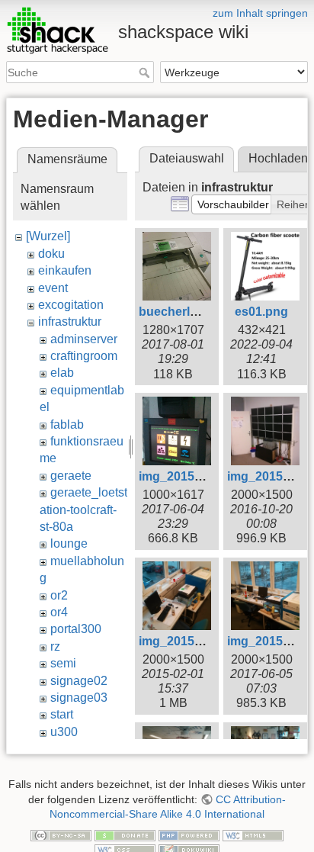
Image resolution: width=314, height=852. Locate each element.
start (61, 714)
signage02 (78, 680)
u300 (64, 731)
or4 (59, 612)
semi (63, 663)
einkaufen (64, 270)
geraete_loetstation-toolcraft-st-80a (83, 509)
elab (62, 372)
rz (55, 646)
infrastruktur (69, 321)
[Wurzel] (48, 236)
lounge (69, 543)
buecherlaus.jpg (185, 311)
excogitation (71, 304)
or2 (59, 595)
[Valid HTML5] (253, 834)
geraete (70, 475)
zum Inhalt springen (260, 13)
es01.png (261, 311)
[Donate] (125, 834)
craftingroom (83, 355)
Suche (146, 72)
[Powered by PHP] (189, 834)
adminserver (83, 339)
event (53, 287)
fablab (67, 424)
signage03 (78, 697)
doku (51, 253)
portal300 (75, 628)
